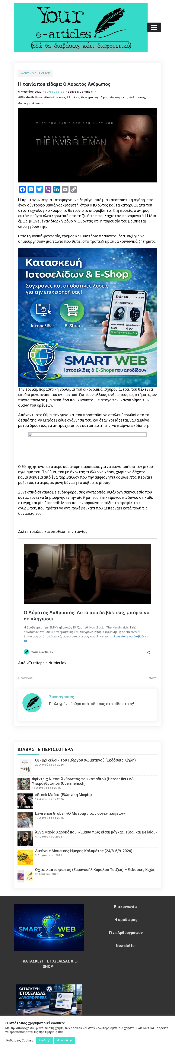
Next (153, 678)
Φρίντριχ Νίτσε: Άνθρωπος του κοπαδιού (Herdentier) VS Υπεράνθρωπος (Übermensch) (83, 781)
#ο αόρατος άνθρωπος (127, 97)
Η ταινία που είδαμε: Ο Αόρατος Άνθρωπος (64, 84)
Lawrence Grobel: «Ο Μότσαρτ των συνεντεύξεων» (80, 813)
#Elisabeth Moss (30, 97)
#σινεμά (24, 103)
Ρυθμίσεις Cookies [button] (19, 1040)
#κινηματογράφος (95, 97)
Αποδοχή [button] (44, 1040)
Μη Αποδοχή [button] (65, 1040)
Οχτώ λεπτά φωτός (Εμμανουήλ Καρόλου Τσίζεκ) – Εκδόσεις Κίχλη (95, 869)
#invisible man (54, 97)
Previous (25, 678)
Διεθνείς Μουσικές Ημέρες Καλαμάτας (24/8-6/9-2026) (83, 851)
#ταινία (38, 103)
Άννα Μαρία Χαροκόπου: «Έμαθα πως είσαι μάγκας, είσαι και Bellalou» (96, 832)
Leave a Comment (81, 91)
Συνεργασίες (54, 91)
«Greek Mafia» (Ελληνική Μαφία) (63, 794)
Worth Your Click (35, 73)
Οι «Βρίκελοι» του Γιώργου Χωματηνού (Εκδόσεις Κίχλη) (85, 760)
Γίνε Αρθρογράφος (126, 932)
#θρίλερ (73, 97)
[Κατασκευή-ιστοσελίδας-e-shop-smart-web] (87, 317)
